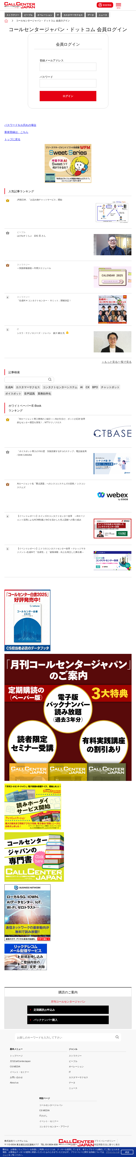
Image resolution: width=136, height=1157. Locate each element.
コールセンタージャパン (51, 1104)
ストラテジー (13, 14)
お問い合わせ (16, 1077)
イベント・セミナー (19, 1071)
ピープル (28, 14)
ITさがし (43, 1115)
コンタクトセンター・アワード (54, 1126)
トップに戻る (12, 139)
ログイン (68, 96)
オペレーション (44, 14)
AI (81, 387)
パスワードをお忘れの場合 (20, 125)
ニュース (103, 14)
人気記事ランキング (21, 191)
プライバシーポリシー (104, 1140)
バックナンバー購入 (46, 1020)
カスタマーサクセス (73, 14)
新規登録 (107, 4)
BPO (95, 387)
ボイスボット (13, 393)
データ (90, 14)
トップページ (16, 1055)
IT (58, 14)
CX (87, 387)
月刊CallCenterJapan (20, 1061)
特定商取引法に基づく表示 (107, 1144)
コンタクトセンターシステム (60, 387)
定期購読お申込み (44, 1010)
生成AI (9, 387)
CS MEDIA (15, 1066)
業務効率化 (44, 393)
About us (14, 1082)
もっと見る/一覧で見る (118, 362)
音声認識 (29, 393)
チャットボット (110, 387)
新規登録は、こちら (16, 132)
